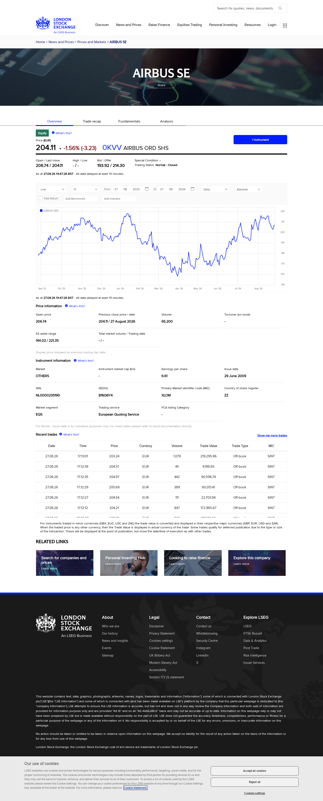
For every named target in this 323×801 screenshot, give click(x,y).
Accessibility (157, 670)
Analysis (166, 121)
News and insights (115, 641)
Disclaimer (156, 626)
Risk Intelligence (254, 655)
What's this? (64, 133)
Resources (253, 24)
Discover (102, 24)
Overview (54, 121)
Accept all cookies (254, 771)
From (107, 189)
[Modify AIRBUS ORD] (51, 210)
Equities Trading (189, 24)
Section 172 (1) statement (166, 677)
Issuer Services (254, 663)
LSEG (247, 626)
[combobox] (80, 198)
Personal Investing (223, 24)
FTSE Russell (252, 633)
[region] (161, 778)
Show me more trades (272, 435)
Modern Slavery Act (163, 663)
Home (41, 41)
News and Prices (128, 24)
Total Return (51, 198)
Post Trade (251, 648)
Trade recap (92, 121)
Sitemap (108, 655)
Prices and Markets (92, 41)
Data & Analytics (255, 641)
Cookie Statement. (135, 788)
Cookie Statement (162, 648)
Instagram (203, 648)
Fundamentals (129, 121)
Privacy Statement (161, 633)
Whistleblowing (207, 633)
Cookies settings (254, 793)
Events (106, 648)
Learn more (49, 568)
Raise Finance (159, 24)
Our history (110, 633)
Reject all (254, 782)
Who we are (110, 626)
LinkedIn (202, 655)
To (154, 189)
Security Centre (207, 641)
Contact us (203, 626)
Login (272, 24)
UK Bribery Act (159, 655)
